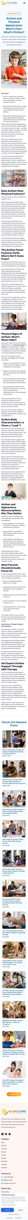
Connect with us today (8, 702)
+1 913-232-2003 (8, 1177)
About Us (4, 1145)
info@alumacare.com (9, 1183)
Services (3, 1158)
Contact (3, 1152)
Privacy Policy (5, 1192)
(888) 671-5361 (7, 1180)
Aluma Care (14, 678)
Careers (3, 1155)
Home (3, 1142)
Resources (4, 1161)
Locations (4, 1164)
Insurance (4, 1167)
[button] (24, 3)
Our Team (4, 1149)
